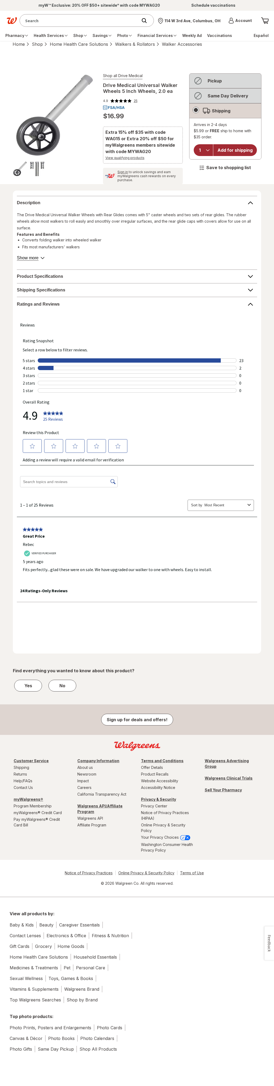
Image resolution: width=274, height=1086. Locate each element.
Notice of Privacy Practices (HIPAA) (165, 815)
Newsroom (86, 774)
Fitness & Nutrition (110, 935)
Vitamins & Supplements (34, 989)
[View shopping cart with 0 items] (265, 21)
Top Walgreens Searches (35, 1000)
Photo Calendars (97, 1038)
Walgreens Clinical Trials (229, 778)
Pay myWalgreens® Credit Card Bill (37, 822)
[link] (120, 101)
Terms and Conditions (162, 760)
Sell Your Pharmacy (223, 790)
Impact (83, 781)
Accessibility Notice (158, 787)
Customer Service (31, 760)
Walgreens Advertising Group (227, 763)
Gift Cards (19, 946)
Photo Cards (109, 1027)
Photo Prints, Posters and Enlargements (50, 1027)
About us (85, 767)
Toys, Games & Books (70, 978)
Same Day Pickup (56, 1049)
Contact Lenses (25, 935)
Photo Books (61, 1038)
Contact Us (23, 787)
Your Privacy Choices (160, 837)
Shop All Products (98, 1049)
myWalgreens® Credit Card (38, 812)
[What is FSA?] (114, 107)
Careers (84, 787)
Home (19, 44)
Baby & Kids (22, 925)
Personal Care (90, 967)
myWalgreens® (28, 799)
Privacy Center (154, 806)
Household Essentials (95, 957)
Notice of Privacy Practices (89, 873)
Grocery (43, 946)
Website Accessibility (159, 781)
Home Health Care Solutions (79, 44)
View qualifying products (124, 158)
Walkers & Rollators (135, 44)
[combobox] (80, 20)
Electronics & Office (66, 935)
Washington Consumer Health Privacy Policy (167, 847)
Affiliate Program (91, 825)
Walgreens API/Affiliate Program (100, 809)
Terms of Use (192, 873)
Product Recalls (155, 774)
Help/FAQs (23, 781)
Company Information (98, 760)
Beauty (46, 925)
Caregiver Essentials (79, 925)
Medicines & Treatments (34, 967)
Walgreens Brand (81, 989)
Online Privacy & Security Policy (163, 828)
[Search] (147, 21)
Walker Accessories (182, 44)
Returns (20, 774)
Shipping (21, 767)
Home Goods (71, 946)
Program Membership (33, 806)
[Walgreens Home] (12, 20)
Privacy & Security (158, 799)
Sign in (122, 172)
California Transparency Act (101, 794)
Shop (37, 44)
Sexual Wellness (26, 978)
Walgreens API (90, 818)
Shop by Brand (82, 1000)
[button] (240, 21)
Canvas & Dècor (26, 1038)
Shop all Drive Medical (123, 75)
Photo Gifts (21, 1049)
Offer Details (152, 767)
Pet (67, 967)
